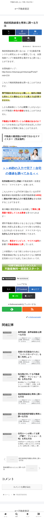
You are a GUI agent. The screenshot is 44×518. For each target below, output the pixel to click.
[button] (28, 39)
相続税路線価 (23, 278)
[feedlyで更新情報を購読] (12, 309)
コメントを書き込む (22, 487)
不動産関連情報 (10, 278)
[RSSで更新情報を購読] (32, 309)
